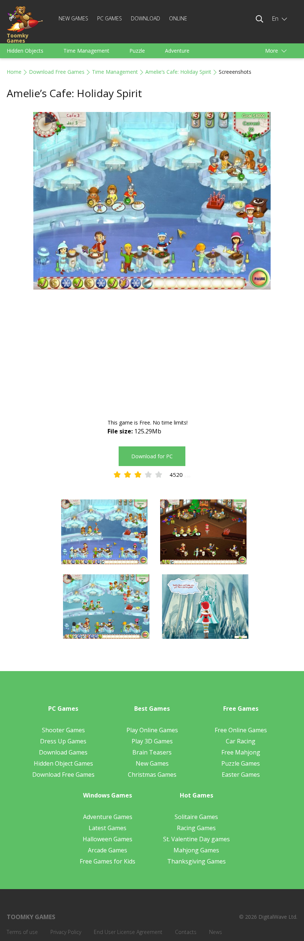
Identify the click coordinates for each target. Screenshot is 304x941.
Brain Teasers (152, 752)
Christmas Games (152, 774)
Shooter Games (63, 730)
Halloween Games (107, 839)
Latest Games (107, 828)
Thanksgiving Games (196, 861)
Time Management (86, 50)
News (215, 931)
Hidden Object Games (63, 763)
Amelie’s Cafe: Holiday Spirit (178, 71)
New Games (73, 18)
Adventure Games (107, 817)
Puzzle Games (240, 763)
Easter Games (241, 774)
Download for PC (152, 456)
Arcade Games (107, 850)
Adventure (177, 50)
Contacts (185, 931)
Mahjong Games (196, 850)
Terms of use (22, 931)
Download (145, 18)
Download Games (63, 752)
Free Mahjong (240, 752)
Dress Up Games (63, 741)
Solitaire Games (196, 817)
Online (178, 18)
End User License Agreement (128, 931)
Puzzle (137, 50)
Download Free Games (57, 71)
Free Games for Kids (107, 861)
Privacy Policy (65, 931)
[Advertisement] (152, 355)
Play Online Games (152, 730)
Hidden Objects (25, 50)
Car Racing (240, 741)
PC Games (109, 18)
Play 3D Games (152, 741)
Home (14, 71)
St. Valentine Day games (196, 839)
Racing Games (196, 828)
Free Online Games (241, 730)
